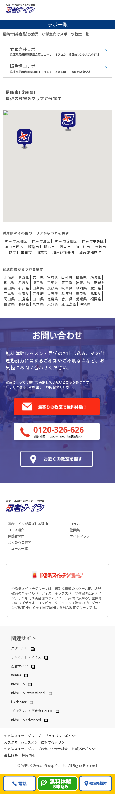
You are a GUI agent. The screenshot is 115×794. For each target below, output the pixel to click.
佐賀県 (9, 304)
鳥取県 (96, 293)
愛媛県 (81, 298)
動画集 (75, 529)
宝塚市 (100, 246)
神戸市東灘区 (16, 241)
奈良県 (81, 293)
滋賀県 (24, 293)
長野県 (52, 287)
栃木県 (9, 282)
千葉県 (52, 282)
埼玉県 (38, 282)
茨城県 (96, 277)
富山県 (9, 287)
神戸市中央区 (93, 241)
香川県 (67, 298)
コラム (75, 523)
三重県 (9, 293)
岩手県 (38, 277)
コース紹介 (16, 529)
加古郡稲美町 (63, 252)
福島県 (81, 277)
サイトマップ (80, 536)
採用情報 (28, 755)
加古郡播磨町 (90, 252)
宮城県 (52, 277)
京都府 (38, 293)
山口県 (38, 298)
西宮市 (65, 246)
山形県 (67, 277)
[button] (24, 139)
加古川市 (83, 246)
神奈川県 (83, 282)
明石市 (49, 246)
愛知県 (96, 287)
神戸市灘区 (41, 241)
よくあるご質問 (19, 542)
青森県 (24, 277)
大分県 (52, 304)
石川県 (24, 287)
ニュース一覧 (18, 548)
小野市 (10, 252)
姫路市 (33, 246)
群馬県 (24, 282)
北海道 (9, 277)
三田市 (26, 252)
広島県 (24, 298)
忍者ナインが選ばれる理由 (28, 523)
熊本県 (38, 304)
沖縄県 (85, 304)
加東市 (42, 252)
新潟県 (99, 282)
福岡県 (96, 298)
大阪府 (52, 293)
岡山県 (9, 298)
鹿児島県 (68, 304)
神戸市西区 (14, 246)
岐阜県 (67, 287)
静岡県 (81, 287)
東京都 (67, 282)
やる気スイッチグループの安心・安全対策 (36, 748)
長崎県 (24, 304)
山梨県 (38, 287)
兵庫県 (67, 293)
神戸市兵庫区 (66, 241)
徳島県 (52, 298)
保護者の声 (16, 536)
